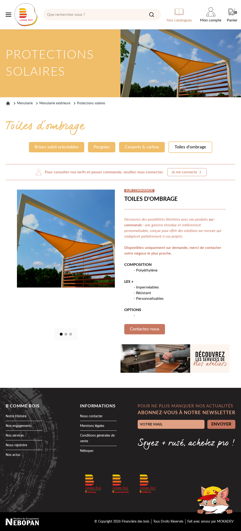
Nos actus (13, 455)
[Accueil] (8, 103)
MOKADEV (225, 521)
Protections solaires (91, 103)
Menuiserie (25, 103)
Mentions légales (92, 426)
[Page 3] (70, 334)
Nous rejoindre (16, 445)
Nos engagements (19, 426)
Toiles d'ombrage (190, 147)
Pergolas (102, 147)
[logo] (26, 14)
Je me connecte (184, 172)
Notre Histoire (16, 416)
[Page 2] (65, 334)
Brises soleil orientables (57, 147)
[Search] (151, 14)
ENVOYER (221, 424)
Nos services (15, 435)
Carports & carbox (142, 147)
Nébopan (86, 451)
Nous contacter (91, 416)
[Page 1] (61, 334)
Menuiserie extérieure (54, 103)
